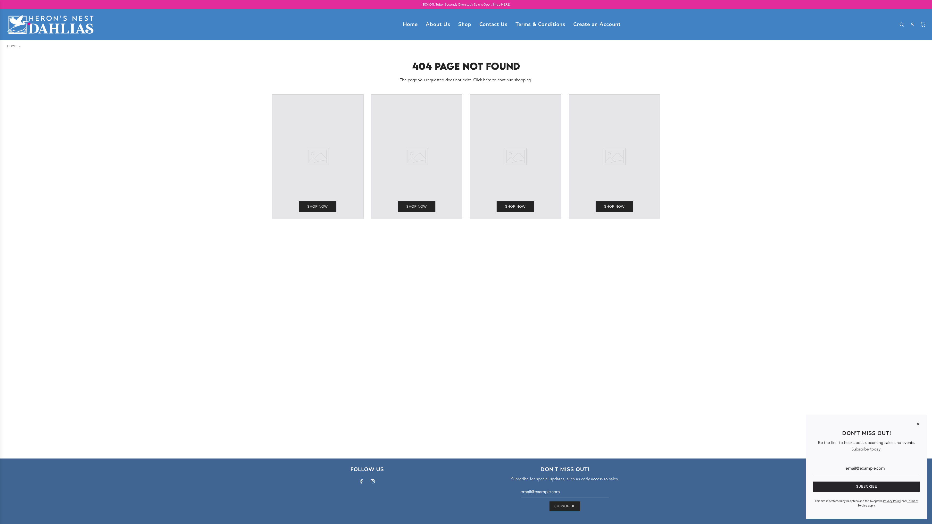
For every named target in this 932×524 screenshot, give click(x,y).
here (487, 80)
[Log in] (912, 24)
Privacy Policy (892, 501)
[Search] (901, 24)
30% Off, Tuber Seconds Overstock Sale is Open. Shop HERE (466, 4)
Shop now (317, 206)
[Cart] (923, 24)
